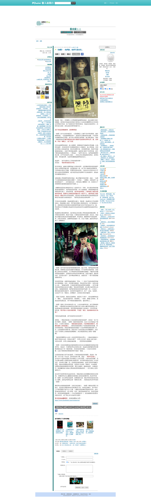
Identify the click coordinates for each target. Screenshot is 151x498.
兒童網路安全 (76, 494)
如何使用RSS (47, 59)
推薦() (64, 451)
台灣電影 (84, 441)
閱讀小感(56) (103, 175)
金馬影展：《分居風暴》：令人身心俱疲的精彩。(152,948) (43, 117)
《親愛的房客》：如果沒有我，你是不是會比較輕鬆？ (74, 443)
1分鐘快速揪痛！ (104, 100)
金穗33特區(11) (104, 186)
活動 (41, 41)
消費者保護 (69, 494)
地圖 (107, 74)
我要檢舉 (95, 403)
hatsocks (60, 413)
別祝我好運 (105, 197)
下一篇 (76, 47)
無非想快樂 (48, 69)
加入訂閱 (48, 61)
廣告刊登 (63, 494)
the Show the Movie (107, 202)
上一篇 (73, 47)
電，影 (49, 72)
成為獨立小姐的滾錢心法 (106, 101)
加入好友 (107, 76)
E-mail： (64, 459)
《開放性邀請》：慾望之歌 (107, 130)
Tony (107, 195)
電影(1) (103, 170)
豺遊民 (49, 74)
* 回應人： (63, 457)
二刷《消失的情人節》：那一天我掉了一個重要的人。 (74, 445)
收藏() (70, 451)
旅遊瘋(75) (102, 184)
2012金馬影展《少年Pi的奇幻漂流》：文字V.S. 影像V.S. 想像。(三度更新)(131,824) (43, 129)
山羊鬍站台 (48, 67)
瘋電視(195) (103, 181)
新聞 (105, 3)
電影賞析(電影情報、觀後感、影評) (68, 441)
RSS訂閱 (40, 59)
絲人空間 (48, 76)
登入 (117, 3)
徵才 (90, 494)
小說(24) (102, 174)
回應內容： (63, 465)
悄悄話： (64, 462)
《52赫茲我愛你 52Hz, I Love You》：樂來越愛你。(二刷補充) (70, 433)
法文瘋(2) (102, 182)
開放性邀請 (109, 193)
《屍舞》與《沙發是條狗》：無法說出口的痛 (60, 431)
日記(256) (102, 168)
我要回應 (96, 453)
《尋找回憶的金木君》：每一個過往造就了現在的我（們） (80, 432)
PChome (112, 3)
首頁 (37, 41)
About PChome (84, 494)
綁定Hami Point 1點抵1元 (106, 98)
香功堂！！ (75, 29)
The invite (102, 193)
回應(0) (58, 451)
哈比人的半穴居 (47, 70)
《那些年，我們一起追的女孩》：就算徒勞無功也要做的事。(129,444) (43, 134)
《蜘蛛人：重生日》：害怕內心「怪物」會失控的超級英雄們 (107, 161)
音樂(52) (102, 172)
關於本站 (107, 70)
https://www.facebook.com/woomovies (67, 400)
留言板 (107, 72)
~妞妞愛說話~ (47, 77)
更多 (102, 188)
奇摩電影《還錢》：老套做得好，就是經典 (90, 431)
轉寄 (74, 439)
